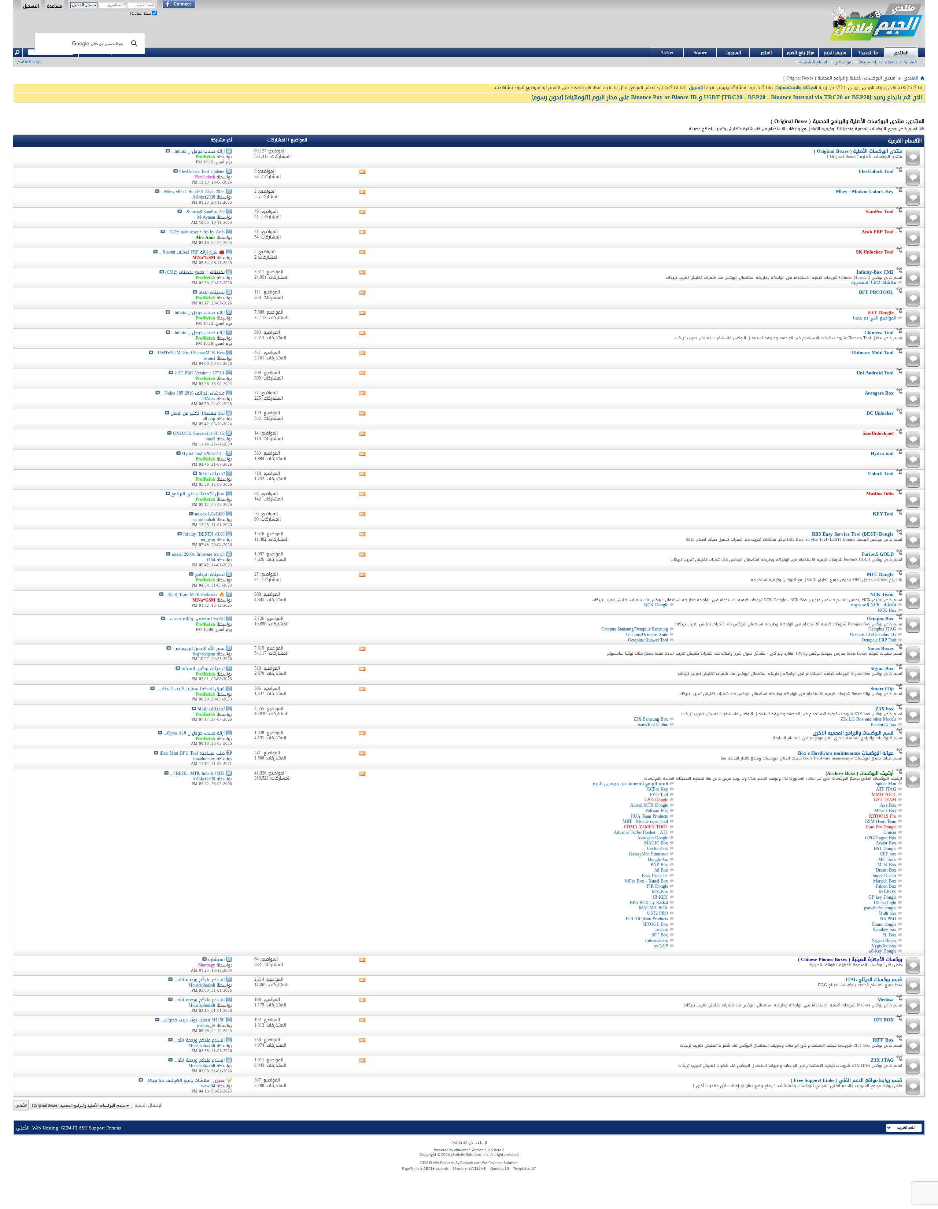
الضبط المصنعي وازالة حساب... (196, 619)
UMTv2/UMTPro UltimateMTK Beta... (190, 353)
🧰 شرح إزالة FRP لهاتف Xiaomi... (192, 252)
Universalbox (656, 940)
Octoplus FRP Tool (879, 640)
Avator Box (886, 843)
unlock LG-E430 (210, 514)
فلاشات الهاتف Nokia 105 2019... (193, 393)
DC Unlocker (880, 413)
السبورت (733, 53)
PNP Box (659, 865)
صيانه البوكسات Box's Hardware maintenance (846, 753)
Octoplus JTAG (882, 629)
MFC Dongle (880, 574)
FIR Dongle (657, 886)
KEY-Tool (883, 513)
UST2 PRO (657, 913)
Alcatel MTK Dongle (649, 805)
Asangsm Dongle (652, 838)
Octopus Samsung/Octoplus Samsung (634, 629)
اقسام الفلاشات (813, 62)
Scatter (700, 53)
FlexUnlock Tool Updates (202, 171)
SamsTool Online (653, 725)
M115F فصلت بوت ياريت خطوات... (193, 1020)
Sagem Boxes (884, 940)
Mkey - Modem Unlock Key (865, 191)
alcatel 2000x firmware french (198, 554)
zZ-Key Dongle (882, 951)
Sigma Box (882, 668)
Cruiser (889, 832)
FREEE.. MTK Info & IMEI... (197, 773)
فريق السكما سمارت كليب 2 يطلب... (190, 689)
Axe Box (888, 805)
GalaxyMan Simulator (648, 854)
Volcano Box (656, 811)
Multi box (887, 913)
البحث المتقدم (29, 62)
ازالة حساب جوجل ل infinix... (198, 151)
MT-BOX (887, 892)
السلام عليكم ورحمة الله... (199, 980)
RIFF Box (883, 1040)
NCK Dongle (656, 605)
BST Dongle (885, 848)
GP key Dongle (882, 897)
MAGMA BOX (653, 908)
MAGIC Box (656, 843)
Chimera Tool (879, 332)
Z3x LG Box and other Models (868, 719)
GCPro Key (657, 789)
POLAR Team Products (647, 919)
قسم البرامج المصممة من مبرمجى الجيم (630, 784)
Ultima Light (885, 903)
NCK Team (882, 594)
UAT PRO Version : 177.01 (199, 373)
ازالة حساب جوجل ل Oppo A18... (194, 733)
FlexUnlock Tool (876, 171)
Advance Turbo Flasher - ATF (641, 832)
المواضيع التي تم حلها (874, 318)
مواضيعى (842, 62)
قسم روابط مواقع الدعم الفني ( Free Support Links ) (846, 1080)
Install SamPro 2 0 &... (204, 212)
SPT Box (659, 935)
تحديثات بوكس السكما (203, 669)
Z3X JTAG (882, 1060)
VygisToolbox (884, 946)
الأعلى (21, 1105)
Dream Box (886, 870)
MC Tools (887, 859)
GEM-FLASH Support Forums (91, 1127)
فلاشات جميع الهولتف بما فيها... (176, 1080)
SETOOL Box (655, 924)
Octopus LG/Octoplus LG (873, 635)
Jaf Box (661, 870)
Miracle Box (885, 811)
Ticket (667, 53)
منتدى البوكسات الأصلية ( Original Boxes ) (858, 151)
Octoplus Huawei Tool (648, 640)
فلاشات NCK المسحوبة (873, 605)
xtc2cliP (661, 946)
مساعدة (54, 6)
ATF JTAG (886, 789)
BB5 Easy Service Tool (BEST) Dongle (853, 534)
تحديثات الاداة (212, 292)
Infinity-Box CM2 (875, 272)
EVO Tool (659, 795)
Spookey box (884, 929)
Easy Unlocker (655, 876)
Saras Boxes (881, 648)
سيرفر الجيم (835, 53)
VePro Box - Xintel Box (646, 881)
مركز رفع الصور (801, 53)
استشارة (216, 959)
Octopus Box (880, 618)
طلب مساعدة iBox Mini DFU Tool (192, 753)
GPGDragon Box (880, 838)
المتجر (766, 53)
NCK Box (887, 610)
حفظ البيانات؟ (141, 13)
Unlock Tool (881, 473)
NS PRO (888, 919)
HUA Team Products (649, 816)
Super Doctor (884, 876)
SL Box (889, 935)
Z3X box (884, 708)
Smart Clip (882, 688)
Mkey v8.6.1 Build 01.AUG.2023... (193, 192)
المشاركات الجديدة (901, 62)
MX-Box (660, 892)
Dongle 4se (658, 859)
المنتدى (901, 53)
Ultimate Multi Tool (873, 352)
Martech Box (884, 881)
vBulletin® (462, 1150)
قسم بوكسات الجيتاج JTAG (873, 979)
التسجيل (31, 6)
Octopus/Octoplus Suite (647, 635)
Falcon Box (886, 886)
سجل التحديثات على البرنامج (198, 494)
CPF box (888, 854)
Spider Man (885, 784)
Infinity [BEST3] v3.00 (204, 534)
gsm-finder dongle (880, 908)
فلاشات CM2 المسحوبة (873, 282)
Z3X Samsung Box (651, 719)
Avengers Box (879, 393)
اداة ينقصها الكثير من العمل (198, 413)
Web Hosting (45, 1127)
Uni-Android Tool (875, 372)
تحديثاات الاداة (211, 709)
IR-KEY (660, 897)
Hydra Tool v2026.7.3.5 (203, 454)
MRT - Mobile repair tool (645, 821)
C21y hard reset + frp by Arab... (195, 232)
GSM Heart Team (880, 821)
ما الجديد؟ (868, 53)
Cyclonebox (657, 848)
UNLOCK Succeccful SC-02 (199, 433)
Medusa (886, 999)
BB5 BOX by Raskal (649, 903)
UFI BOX (884, 1019)
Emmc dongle (884, 924)
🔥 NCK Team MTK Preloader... (195, 595)
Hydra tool (882, 453)
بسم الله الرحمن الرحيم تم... (198, 648)
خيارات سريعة (870, 62)
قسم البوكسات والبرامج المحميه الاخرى (853, 732)
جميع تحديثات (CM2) (184, 272)
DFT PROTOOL (876, 292)
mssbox (661, 929)
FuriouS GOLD (877, 554)
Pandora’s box (883, 725)
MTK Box (887, 865)
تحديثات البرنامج (210, 574)
